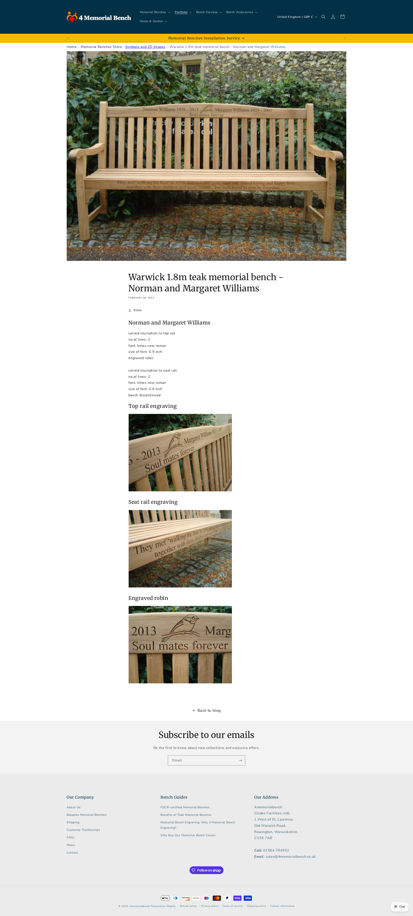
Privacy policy (209, 906)
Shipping (73, 822)
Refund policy (188, 906)
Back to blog (209, 710)
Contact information (282, 906)
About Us (74, 807)
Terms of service (232, 906)
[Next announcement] (345, 38)
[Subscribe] (240, 760)
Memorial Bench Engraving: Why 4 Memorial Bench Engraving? (197, 825)
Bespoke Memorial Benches (86, 815)
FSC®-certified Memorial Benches (185, 807)
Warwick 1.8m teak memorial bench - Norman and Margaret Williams (228, 47)
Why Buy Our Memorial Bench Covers (188, 835)
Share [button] (137, 310)
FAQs (71, 837)
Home (72, 47)
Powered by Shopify (163, 906)
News (71, 845)
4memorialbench (140, 906)
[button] (154, 12)
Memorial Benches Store (101, 47)
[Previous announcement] (68, 38)
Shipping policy (256, 906)
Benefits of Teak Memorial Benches (186, 815)
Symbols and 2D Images (145, 47)
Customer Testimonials (83, 830)
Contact (72, 853)
